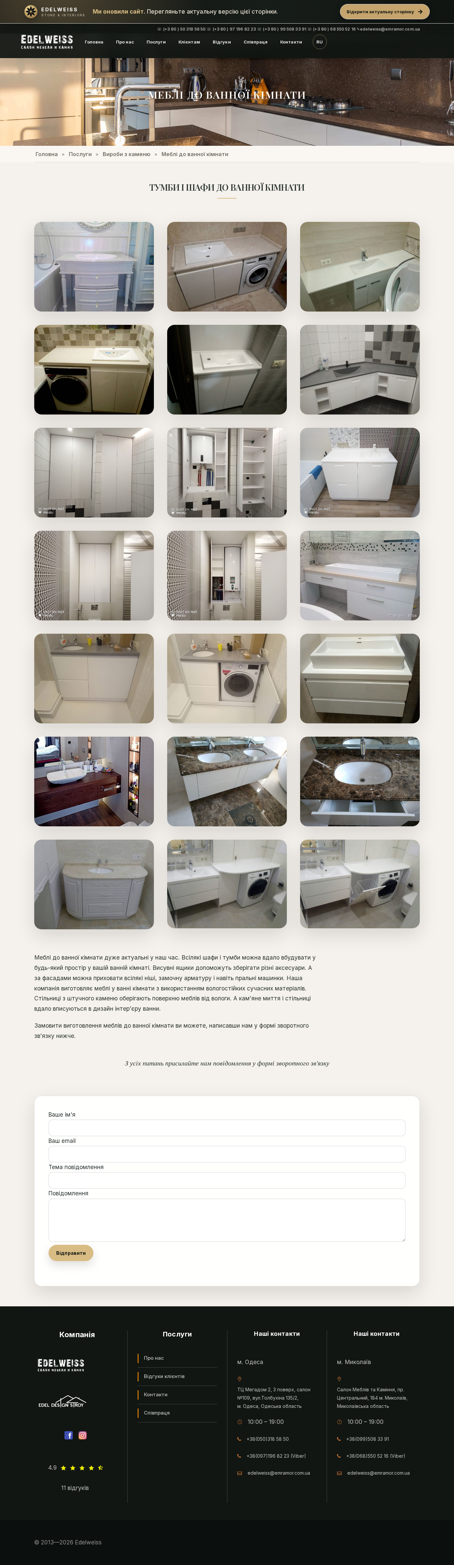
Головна (94, 42)
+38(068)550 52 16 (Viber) (375, 1456)
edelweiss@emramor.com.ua (279, 1473)
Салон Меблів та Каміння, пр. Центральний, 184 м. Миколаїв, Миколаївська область (372, 1398)
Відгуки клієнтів (164, 1376)
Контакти (291, 42)
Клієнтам (189, 42)
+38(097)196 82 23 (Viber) (276, 1456)
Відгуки (222, 42)
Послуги (156, 42)
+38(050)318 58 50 (268, 1439)
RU (319, 42)
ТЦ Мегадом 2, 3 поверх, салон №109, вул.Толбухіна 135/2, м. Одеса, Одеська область (273, 1398)
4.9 (52, 1467)
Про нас (125, 42)
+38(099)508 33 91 (367, 1439)
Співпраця (256, 42)
